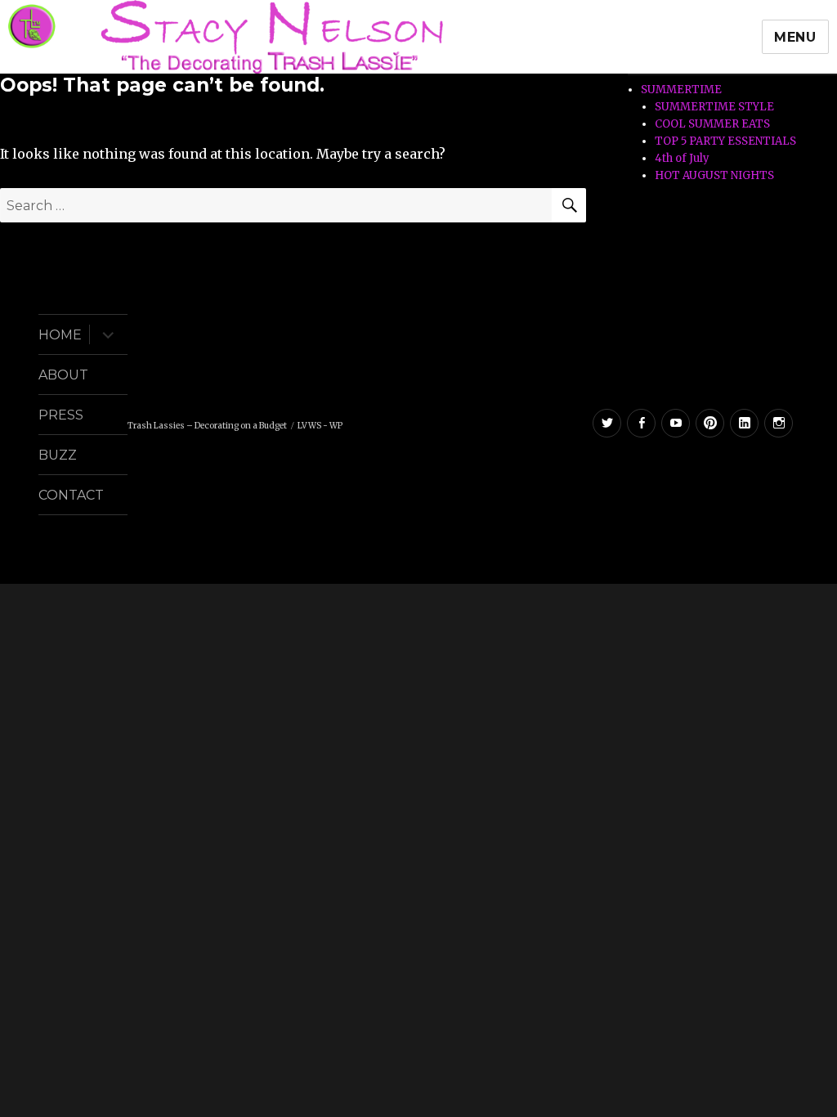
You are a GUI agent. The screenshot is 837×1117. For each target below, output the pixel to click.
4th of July (682, 158)
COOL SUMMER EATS (712, 124)
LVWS (309, 425)
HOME (60, 335)
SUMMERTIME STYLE (714, 107)
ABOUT (63, 375)
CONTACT (71, 495)
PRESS (60, 415)
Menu (795, 37)
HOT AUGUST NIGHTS (714, 175)
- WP (332, 425)
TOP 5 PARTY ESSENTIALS (725, 141)
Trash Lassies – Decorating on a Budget (207, 425)
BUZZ (57, 455)
